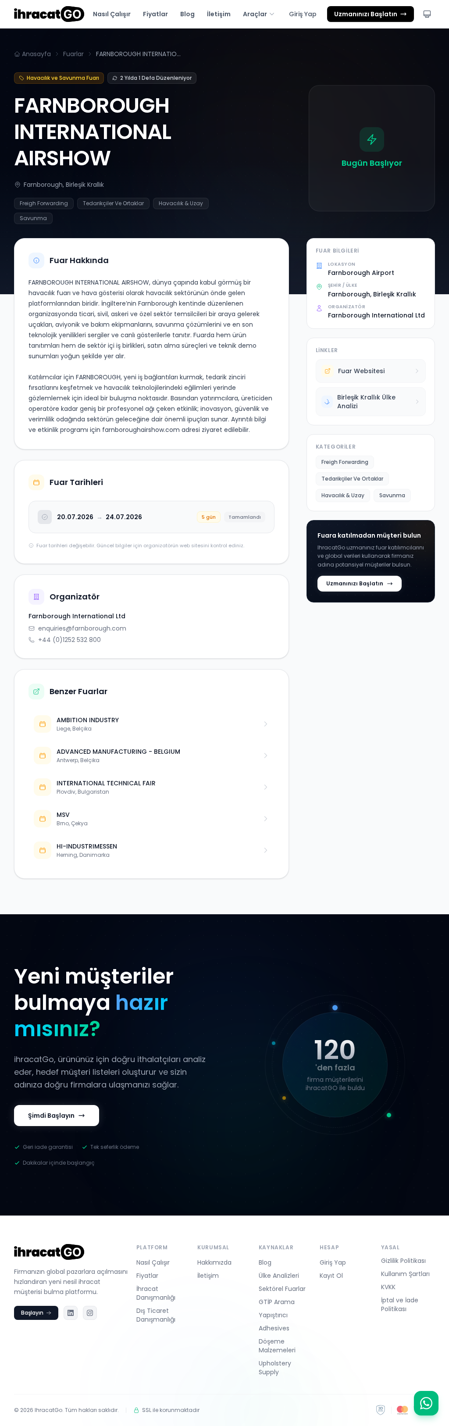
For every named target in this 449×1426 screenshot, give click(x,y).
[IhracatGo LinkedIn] (71, 1313)
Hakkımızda (214, 1262)
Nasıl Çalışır (112, 14)
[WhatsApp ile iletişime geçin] (426, 1403)
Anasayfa (36, 54)
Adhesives (274, 1328)
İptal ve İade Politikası (399, 1304)
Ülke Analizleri (279, 1275)
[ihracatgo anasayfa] (49, 14)
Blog (187, 14)
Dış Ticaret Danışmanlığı (155, 1315)
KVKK (388, 1287)
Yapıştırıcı (273, 1315)
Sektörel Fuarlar (282, 1288)
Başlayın (32, 1312)
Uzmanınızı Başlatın (354, 583)
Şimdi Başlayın (51, 1115)
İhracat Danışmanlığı (155, 1293)
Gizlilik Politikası (403, 1260)
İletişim (219, 14)
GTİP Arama (277, 1302)
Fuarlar (73, 54)
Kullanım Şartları (405, 1273)
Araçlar (255, 14)
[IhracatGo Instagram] (90, 1313)
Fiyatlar (155, 14)
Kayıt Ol (331, 1275)
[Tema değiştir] (427, 14)
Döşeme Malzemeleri (277, 1346)
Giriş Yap (303, 14)
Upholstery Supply (275, 1367)
